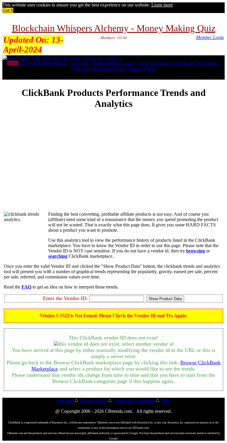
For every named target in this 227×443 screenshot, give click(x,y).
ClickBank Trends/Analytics (95, 63)
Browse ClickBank (176, 63)
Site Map (65, 400)
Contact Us (135, 68)
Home (13, 63)
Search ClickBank (140, 63)
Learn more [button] (162, 4)
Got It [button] (7, 10)
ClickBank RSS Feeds (92, 68)
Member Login (210, 37)
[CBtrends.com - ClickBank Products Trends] (62, 57)
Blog (151, 68)
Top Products (207, 63)
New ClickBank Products (44, 63)
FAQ (119, 68)
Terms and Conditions (134, 400)
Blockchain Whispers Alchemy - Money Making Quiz (113, 28)
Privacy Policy (93, 400)
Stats (165, 400)
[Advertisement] (113, 165)
